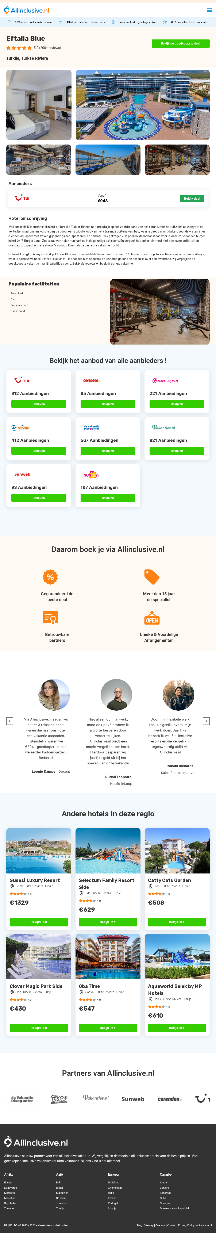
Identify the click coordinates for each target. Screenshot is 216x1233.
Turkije (12, 58)
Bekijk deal (192, 198)
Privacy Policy (186, 1225)
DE (15, 1225)
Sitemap (149, 1225)
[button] (209, 10)
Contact (171, 1225)
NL (5, 1225)
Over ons (160, 1225)
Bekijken (39, 404)
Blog (139, 1225)
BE (10, 1225)
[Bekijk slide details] (46, 1099)
